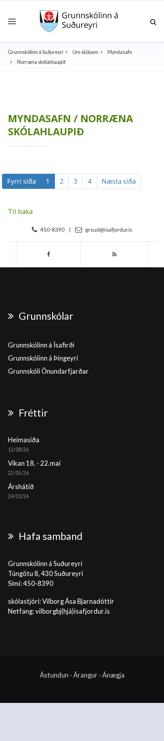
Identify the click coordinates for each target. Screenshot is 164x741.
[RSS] (114, 254)
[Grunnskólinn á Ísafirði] (79, 21)
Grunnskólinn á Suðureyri (35, 52)
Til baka (20, 211)
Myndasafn (119, 52)
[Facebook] (48, 254)
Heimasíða (23, 440)
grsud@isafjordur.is (109, 229)
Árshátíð (21, 487)
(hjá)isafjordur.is (85, 611)
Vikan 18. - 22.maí (34, 463)
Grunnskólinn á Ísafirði (41, 345)
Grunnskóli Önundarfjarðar (48, 371)
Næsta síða (119, 181)
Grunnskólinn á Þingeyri (43, 358)
